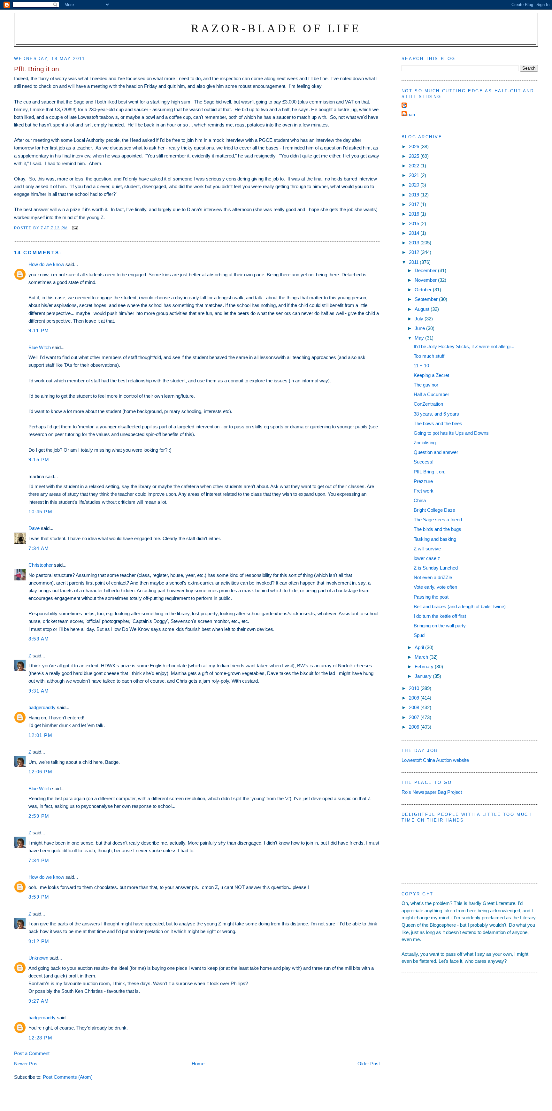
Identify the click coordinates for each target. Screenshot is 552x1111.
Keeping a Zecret (431, 375)
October (424, 289)
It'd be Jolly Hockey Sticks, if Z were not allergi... (464, 346)
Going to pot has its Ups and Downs (451, 433)
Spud (419, 635)
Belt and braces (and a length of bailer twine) (460, 606)
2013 (414, 242)
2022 (414, 165)
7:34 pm (39, 860)
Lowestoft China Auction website (435, 760)
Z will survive (427, 548)
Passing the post (431, 597)
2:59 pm (39, 816)
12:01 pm (40, 735)
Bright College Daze (434, 510)
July (420, 318)
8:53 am (38, 638)
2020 (414, 185)
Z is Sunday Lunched (436, 568)
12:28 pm (40, 1037)
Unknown (38, 958)
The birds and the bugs (437, 529)
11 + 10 (421, 365)
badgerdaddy (42, 707)
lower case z (427, 558)
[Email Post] (74, 228)
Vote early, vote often (435, 587)
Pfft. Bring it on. (429, 471)
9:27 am (38, 1001)
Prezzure (423, 481)
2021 (414, 175)
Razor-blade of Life (276, 28)
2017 (414, 204)
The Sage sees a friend (438, 519)
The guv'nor (426, 384)
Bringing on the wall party (440, 625)
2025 (414, 156)
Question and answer (436, 452)
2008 (414, 707)
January (424, 676)
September (427, 299)
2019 (414, 194)
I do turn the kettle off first (440, 616)
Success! (423, 461)
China (420, 500)
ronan (409, 114)
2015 (414, 223)
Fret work (423, 491)
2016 (414, 214)
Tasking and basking (435, 539)
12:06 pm (40, 771)
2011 (414, 262)
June (420, 328)
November (426, 280)
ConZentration (428, 404)
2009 (414, 698)
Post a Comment (32, 1053)
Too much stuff (429, 356)
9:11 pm (38, 330)
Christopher (40, 565)
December (426, 270)
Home (198, 1063)
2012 (414, 252)
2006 (414, 727)
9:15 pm (39, 459)
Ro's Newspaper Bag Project (432, 792)
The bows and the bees (438, 423)
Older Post (368, 1063)
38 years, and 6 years (436, 414)
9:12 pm (39, 941)
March (422, 657)
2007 (414, 717)
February (425, 666)
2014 (414, 233)
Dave (34, 528)
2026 (414, 146)
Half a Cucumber (431, 394)
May (420, 338)
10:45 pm (40, 511)
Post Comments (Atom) (68, 1077)
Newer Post (26, 1063)
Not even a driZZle (433, 577)
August (423, 309)
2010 (414, 688)
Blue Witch (39, 347)
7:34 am (38, 548)
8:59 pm (39, 897)
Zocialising (425, 442)
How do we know (46, 264)
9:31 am (38, 690)
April (420, 647)
